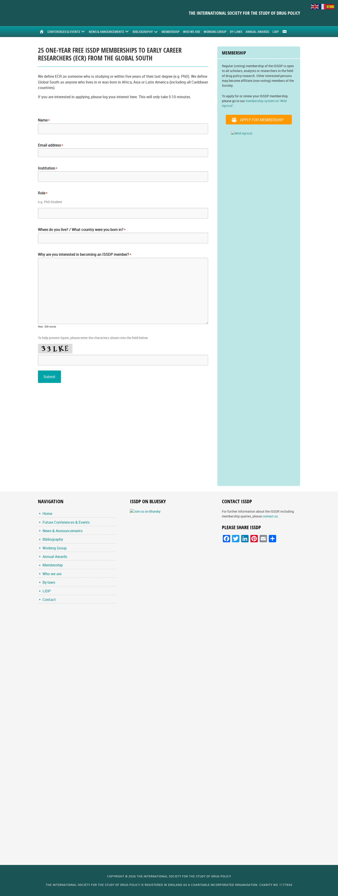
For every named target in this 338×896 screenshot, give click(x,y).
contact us (270, 516)
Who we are (52, 573)
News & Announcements (63, 530)
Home (47, 513)
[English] (315, 6)
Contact (49, 599)
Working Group (55, 548)
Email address (50, 145)
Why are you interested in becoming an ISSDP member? (84, 254)
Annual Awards (55, 556)
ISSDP (76, 13)
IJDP (47, 591)
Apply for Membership (262, 119)
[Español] (331, 6)
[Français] (323, 6)
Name (44, 120)
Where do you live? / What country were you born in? (82, 229)
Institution (47, 168)
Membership (53, 565)
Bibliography (53, 539)
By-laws (49, 582)
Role (42, 192)
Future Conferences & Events (66, 522)
